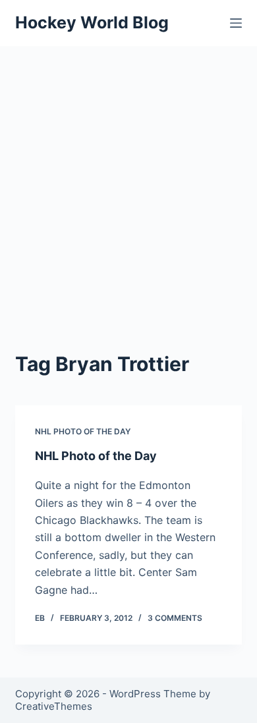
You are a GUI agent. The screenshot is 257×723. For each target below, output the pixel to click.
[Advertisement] (128, 181)
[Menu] (236, 23)
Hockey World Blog (92, 22)
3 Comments (175, 618)
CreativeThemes (53, 706)
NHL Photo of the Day (82, 431)
